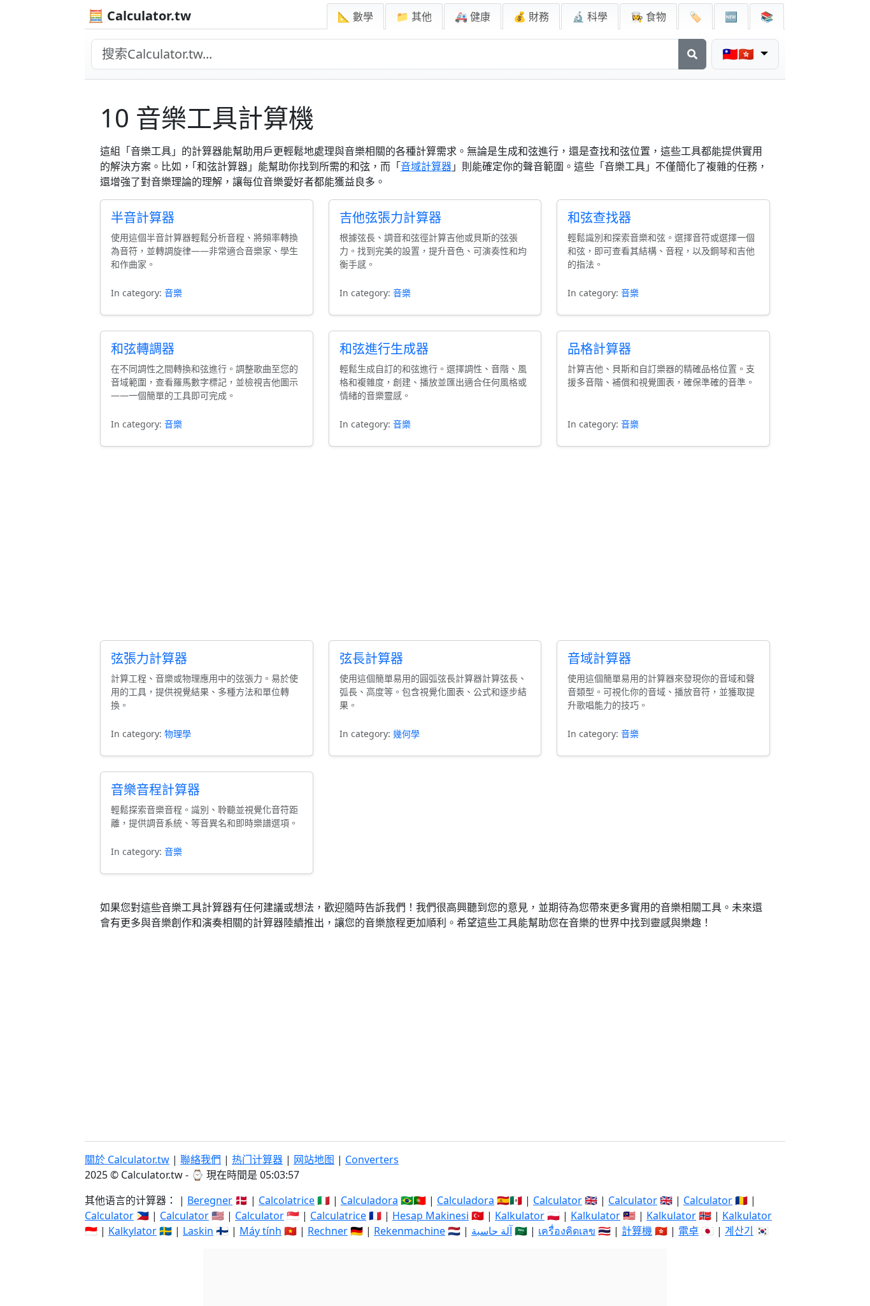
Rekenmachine (409, 1231)
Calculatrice (338, 1216)
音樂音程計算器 (155, 789)
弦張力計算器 (149, 658)
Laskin (198, 1231)
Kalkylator (132, 1231)
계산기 (739, 1231)
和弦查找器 (599, 217)
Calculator (557, 1200)
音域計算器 (426, 166)
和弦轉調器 (143, 348)
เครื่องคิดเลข (566, 1231)
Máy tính (260, 1231)
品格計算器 (599, 348)
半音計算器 (143, 217)
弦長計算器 (371, 658)
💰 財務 (531, 17)
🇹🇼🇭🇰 (739, 53)
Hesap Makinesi (430, 1216)
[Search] (692, 54)
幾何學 (406, 734)
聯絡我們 (200, 1159)
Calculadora (369, 1200)
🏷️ (695, 17)
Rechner (328, 1231)
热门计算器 (257, 1159)
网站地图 (314, 1159)
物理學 (177, 734)
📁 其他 (414, 17)
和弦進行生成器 (384, 348)
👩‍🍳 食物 (648, 17)
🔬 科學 (590, 17)
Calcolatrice (287, 1200)
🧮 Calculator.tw (139, 15)
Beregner (209, 1200)
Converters (372, 1159)
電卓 (688, 1231)
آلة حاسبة (491, 1231)
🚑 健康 (472, 17)
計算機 (637, 1231)
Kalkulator (520, 1216)
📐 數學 (355, 17)
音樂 (173, 293)
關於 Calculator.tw (127, 1159)
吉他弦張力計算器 (390, 217)
